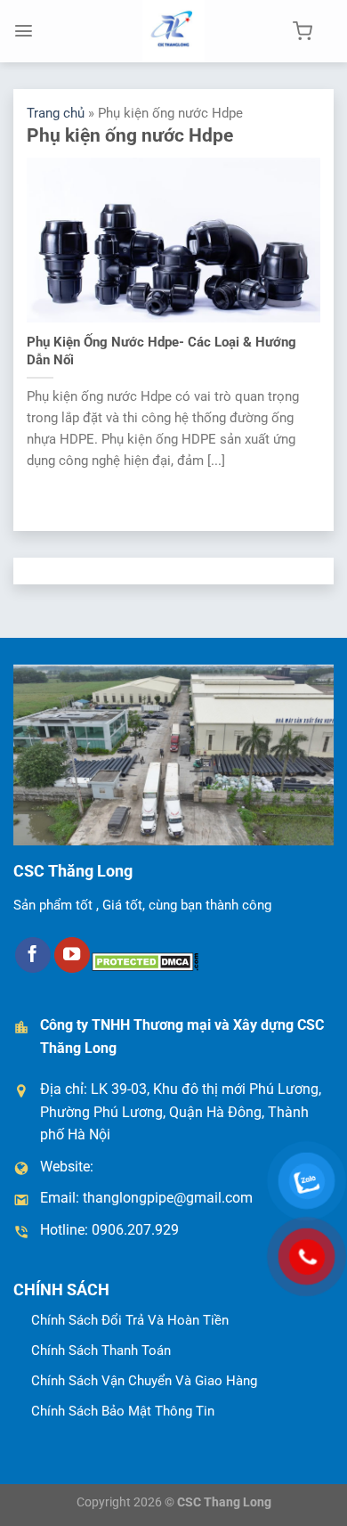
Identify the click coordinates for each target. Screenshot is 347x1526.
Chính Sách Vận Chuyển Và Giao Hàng (144, 1381)
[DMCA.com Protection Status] (145, 961)
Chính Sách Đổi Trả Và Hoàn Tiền (130, 1320)
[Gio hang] (302, 31)
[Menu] (23, 31)
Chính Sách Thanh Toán (101, 1350)
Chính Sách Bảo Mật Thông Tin (122, 1411)
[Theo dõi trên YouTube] (72, 955)
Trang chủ (56, 113)
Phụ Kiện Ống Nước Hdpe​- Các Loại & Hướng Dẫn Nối (161, 351)
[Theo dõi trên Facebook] (33, 955)
